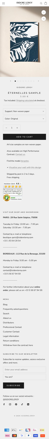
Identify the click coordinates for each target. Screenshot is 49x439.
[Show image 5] (25, 81)
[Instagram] (10, 404)
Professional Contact (12, 327)
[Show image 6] (28, 81)
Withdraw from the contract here (18, 345)
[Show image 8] (33, 81)
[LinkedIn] (28, 404)
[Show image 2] (17, 81)
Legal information (11, 336)
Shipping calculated (25, 100)
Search (6, 313)
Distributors (8, 322)
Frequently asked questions (15, 309)
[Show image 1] (15, 81)
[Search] (41, 3)
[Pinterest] (16, 404)
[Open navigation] (3, 3)
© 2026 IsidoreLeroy (24, 416)
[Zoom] (43, 12)
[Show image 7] (31, 81)
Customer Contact (11, 331)
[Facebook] (4, 404)
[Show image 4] (23, 81)
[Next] (38, 81)
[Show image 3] (20, 81)
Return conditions (11, 340)
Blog (5, 304)
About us (7, 318)
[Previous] (10, 81)
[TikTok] (22, 404)
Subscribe (13, 385)
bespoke (25, 161)
